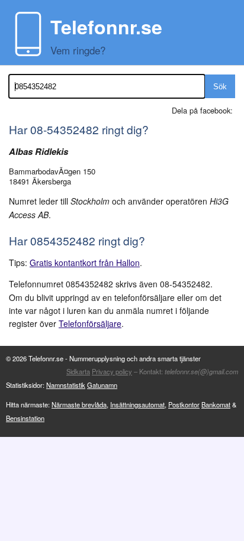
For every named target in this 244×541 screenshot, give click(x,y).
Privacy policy (112, 371)
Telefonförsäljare (90, 323)
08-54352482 (64, 129)
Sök (220, 86)
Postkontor (184, 404)
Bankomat (215, 404)
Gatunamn (102, 385)
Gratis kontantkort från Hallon (85, 262)
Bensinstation (25, 418)
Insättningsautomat (137, 404)
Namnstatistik (65, 385)
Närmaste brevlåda (79, 404)
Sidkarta (78, 371)
